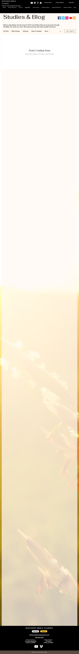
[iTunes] (37, 2)
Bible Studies (16, 31)
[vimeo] (34, 2)
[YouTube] (31, 2)
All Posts (6, 31)
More (46, 31)
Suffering (25, 31)
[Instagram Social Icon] (66, 17)
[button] (48, 3)
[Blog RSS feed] (74, 18)
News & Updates (36, 31)
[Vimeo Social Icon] (63, 17)
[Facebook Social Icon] (59, 17)
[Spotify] (40, 2)
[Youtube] (70, 17)
